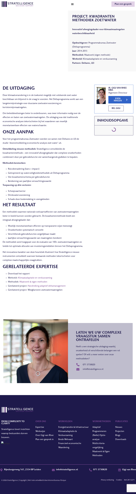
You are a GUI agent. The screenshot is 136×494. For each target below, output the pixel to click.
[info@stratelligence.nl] (53, 470)
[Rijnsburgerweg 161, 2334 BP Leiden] (1, 470)
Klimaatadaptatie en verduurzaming (35, 278)
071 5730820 (100, 470)
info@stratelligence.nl (67, 470)
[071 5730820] (90, 470)
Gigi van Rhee (129, 470)
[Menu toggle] (72, 4)
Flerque (63, 480)
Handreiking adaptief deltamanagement (47, 286)
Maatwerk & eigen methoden (33, 282)
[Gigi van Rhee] (119, 470)
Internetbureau (54, 480)
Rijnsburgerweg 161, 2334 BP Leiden (22, 470)
